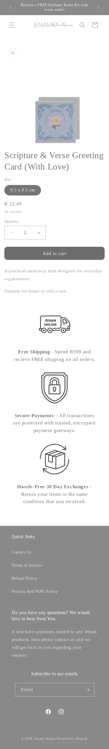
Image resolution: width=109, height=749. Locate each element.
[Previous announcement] (10, 7)
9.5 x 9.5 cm (22, 190)
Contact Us (21, 552)
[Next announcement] (98, 7)
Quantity (11, 221)
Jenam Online (45, 738)
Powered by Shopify (72, 738)
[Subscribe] (87, 690)
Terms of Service (27, 565)
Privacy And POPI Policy (35, 591)
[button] (11, 25)
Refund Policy (24, 578)
